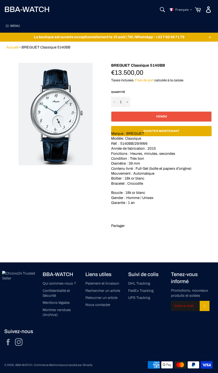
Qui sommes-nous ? (59, 283)
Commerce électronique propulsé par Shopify (63, 365)
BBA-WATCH (27, 9)
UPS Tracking (139, 298)
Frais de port (144, 80)
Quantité (118, 92)
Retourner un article (101, 298)
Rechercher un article (102, 291)
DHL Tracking (139, 283)
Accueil (12, 47)
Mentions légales (56, 303)
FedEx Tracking (140, 291)
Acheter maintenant (161, 131)
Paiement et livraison (102, 283)
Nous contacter (97, 305)
